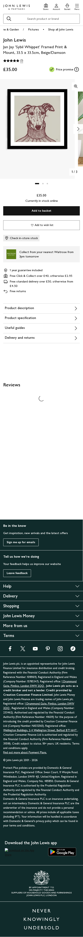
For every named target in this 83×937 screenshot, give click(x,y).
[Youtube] (35, 650)
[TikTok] (73, 650)
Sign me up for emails (21, 542)
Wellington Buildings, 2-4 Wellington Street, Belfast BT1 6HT (40, 730)
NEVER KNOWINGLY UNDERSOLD (41, 919)
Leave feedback (17, 573)
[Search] (9, 19)
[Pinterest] (47, 650)
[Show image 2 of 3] (78, 129)
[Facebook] (10, 650)
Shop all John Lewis (60, 29)
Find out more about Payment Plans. (25, 752)
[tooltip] (76, 69)
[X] (22, 650)
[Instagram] (60, 650)
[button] (76, 6)
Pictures (33, 29)
